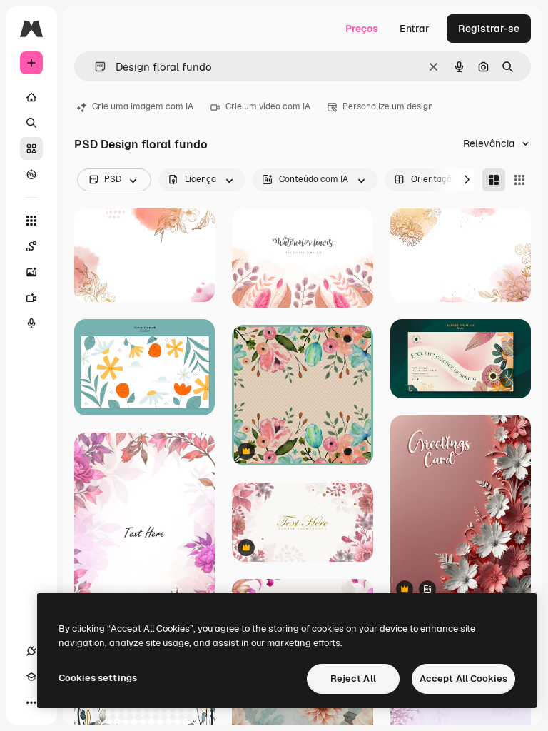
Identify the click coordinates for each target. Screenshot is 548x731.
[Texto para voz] (31, 323)
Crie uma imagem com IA (142, 106)
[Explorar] (31, 174)
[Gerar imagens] (31, 272)
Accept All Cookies (463, 678)
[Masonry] (493, 179)
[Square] (519, 179)
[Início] (31, 97)
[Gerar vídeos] (31, 297)
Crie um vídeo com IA (267, 106)
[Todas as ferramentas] (31, 220)
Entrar (415, 28)
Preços (361, 28)
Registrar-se (488, 28)
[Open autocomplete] (94, 66)
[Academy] (31, 676)
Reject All (353, 678)
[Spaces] (31, 246)
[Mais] (31, 702)
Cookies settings (98, 678)
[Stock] (31, 148)
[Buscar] (31, 122)
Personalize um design (387, 106)
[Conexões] (31, 651)
